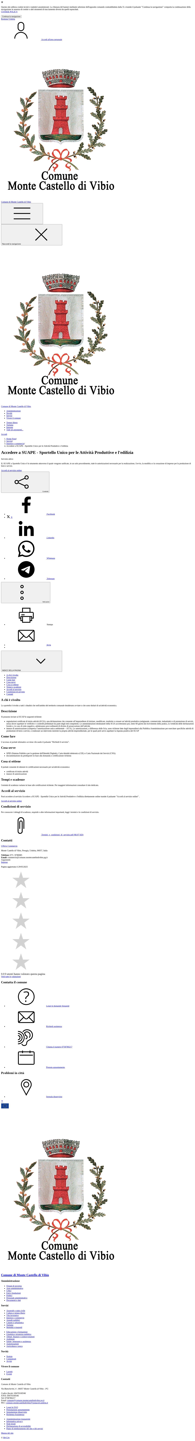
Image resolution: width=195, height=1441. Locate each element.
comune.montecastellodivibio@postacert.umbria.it (27, 1403)
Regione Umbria (8, 19)
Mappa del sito (7, 1433)
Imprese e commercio (15, 443)
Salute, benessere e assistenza (18, 1341)
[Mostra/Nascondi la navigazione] (22, 213)
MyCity (6, 1437)
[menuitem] (30, 514)
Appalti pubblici (13, 1320)
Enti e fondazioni (13, 1293)
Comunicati (11, 1359)
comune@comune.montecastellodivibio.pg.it (25, 1400)
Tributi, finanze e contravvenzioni (20, 1337)
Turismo (9, 425)
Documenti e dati (13, 1300)
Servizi (9, 441)
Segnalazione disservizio (16, 1412)
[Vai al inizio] (2, 1101)
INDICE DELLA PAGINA (11, 670)
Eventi (9, 1374)
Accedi (4, 434)
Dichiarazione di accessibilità (18, 1426)
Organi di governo (14, 1286)
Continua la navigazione (11, 17)
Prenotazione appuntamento (18, 1410)
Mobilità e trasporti (14, 1327)
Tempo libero (12, 422)
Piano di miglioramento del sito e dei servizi (24, 1428)
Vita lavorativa (12, 1315)
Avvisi (9, 1361)
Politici (9, 1295)
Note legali (11, 1424)
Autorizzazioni (12, 1344)
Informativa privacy (14, 1421)
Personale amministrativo (16, 1298)
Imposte (9, 427)
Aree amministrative (14, 1288)
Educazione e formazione (17, 1332)
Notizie (9, 1356)
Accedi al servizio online (11, 470)
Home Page (11, 439)
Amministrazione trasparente (18, 1419)
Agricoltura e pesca (14, 1346)
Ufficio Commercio (9, 846)
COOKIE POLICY (9, 12)
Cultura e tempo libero (15, 1313)
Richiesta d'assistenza (15, 1414)
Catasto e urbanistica (15, 1322)
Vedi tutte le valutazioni (11, 976)
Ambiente (10, 1339)
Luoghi (9, 1371)
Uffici (8, 1291)
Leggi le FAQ (12, 1407)
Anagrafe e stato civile (15, 1311)
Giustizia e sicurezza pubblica (18, 1334)
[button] (13, 411)
